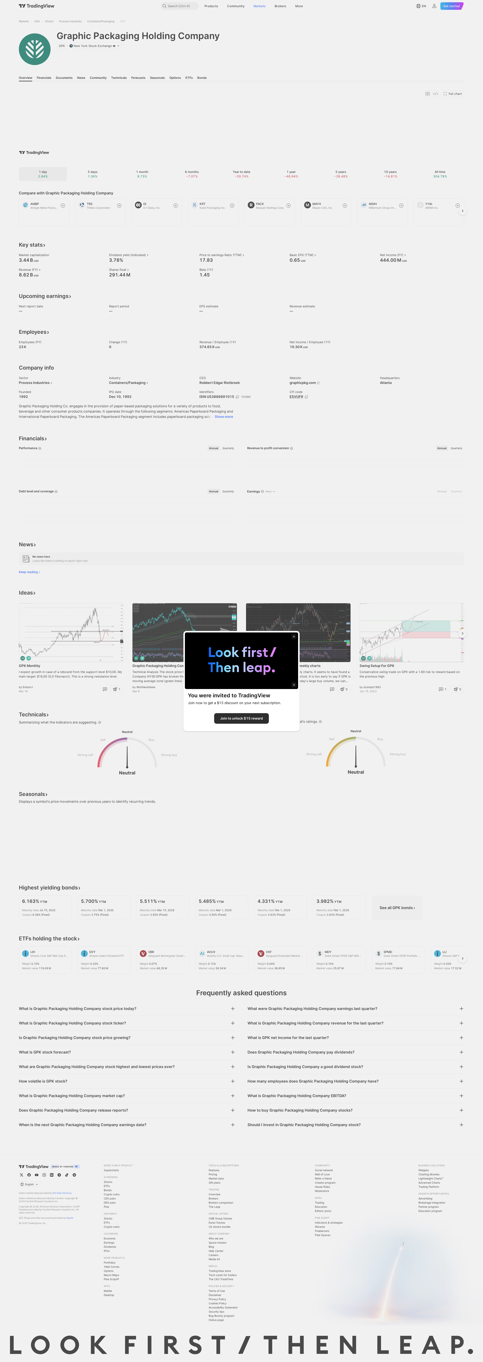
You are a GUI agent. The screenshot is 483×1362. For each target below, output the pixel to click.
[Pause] (294, 685)
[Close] (294, 636)
